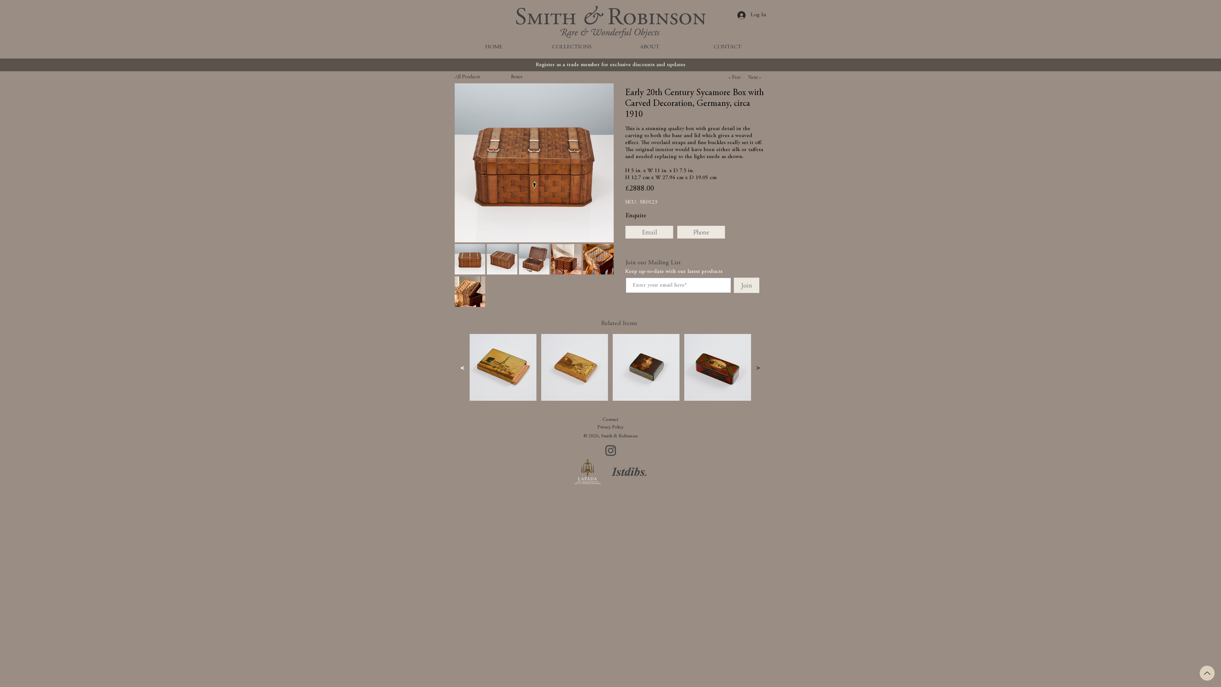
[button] (534, 163)
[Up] (1207, 673)
